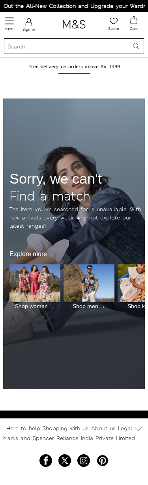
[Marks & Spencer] (74, 29)
